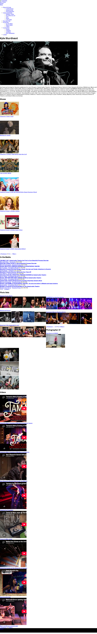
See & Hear (6, 22)
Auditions (8, 31)
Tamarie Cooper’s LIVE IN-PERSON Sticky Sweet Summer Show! (18, 192)
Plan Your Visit (6, 21)
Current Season (9, 8)
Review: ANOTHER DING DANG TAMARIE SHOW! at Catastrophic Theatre (20, 277)
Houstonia (13, 262)
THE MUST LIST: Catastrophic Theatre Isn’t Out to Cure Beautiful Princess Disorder (24, 260)
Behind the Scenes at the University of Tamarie (13, 568)
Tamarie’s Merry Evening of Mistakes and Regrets (14, 452)
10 (5, 289)
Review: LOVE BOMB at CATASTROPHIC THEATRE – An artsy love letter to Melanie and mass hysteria (29, 283)
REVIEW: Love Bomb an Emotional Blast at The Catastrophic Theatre (19, 286)
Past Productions (10, 11)
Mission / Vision (10, 14)
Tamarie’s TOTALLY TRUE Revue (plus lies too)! (13, 154)
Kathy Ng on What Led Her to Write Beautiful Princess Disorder (18, 263)
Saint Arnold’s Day (5, 597)
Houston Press (16, 265)
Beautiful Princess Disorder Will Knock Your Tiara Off (15, 272)
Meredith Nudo (4, 262)
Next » (14, 254)
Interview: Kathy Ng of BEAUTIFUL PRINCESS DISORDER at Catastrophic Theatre (23, 275)
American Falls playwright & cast (9, 325)
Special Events (9, 10)
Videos (7, 26)
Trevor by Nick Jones (6, 539)
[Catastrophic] (3, 0)
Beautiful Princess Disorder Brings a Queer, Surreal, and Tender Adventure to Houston (25, 269)
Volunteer (8, 30)
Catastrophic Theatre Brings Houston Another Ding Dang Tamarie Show (21, 280)
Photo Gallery (9, 25)
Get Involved (6, 27)
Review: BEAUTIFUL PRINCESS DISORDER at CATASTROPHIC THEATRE (20, 266)
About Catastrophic (7, 12)
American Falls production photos (56, 312)
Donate (8, 29)
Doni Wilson (3, 273)
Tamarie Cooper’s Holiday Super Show (11, 230)
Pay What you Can (10, 15)
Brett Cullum (3, 267)
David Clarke (3, 270)
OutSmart (11, 270)
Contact (5, 34)
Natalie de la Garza (5, 288)
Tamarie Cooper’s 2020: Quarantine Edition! (13, 249)
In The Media (9, 23)
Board (7, 18)
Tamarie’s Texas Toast (6, 116)
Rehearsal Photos (5, 310)
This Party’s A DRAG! (52, 333)
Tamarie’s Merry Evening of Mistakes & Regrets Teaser (16, 423)
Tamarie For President (6, 510)
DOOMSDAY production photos (55, 297)
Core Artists (9, 19)
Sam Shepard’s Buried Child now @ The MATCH (13, 481)
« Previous (3, 254)
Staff (7, 16)
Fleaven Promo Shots (6, 296)
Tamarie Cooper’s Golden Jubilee (9, 211)
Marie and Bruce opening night (9, 626)
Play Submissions (10, 33)
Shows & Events (7, 7)
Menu (1, 4)
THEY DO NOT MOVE (5, 173)
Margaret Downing (5, 265)
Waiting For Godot (5, 135)
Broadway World (13, 267)
